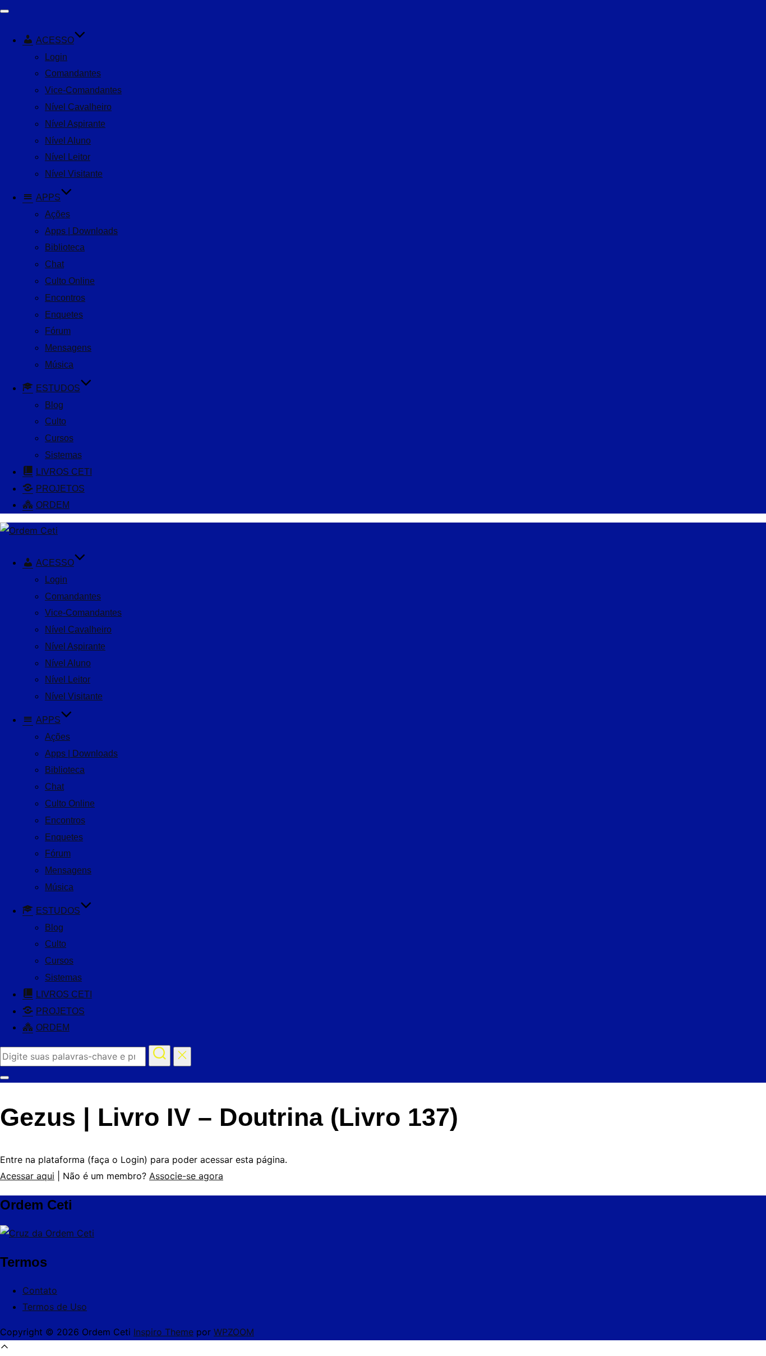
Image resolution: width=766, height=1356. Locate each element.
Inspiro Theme (163, 1331)
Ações (57, 214)
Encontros (65, 298)
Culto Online (70, 281)
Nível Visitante (74, 173)
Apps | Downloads (81, 231)
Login (56, 57)
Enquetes (64, 314)
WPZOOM (234, 1331)
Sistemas (63, 455)
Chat (54, 264)
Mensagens (68, 347)
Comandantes (73, 73)
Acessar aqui (27, 1175)
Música (59, 364)
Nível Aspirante (75, 124)
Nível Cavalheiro (78, 107)
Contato (39, 1290)
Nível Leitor (67, 157)
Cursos (59, 438)
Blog (54, 405)
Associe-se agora (186, 1175)
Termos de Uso (54, 1306)
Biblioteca (65, 247)
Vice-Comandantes (83, 90)
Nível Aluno (68, 140)
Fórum (58, 331)
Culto (55, 421)
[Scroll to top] (4, 1348)
